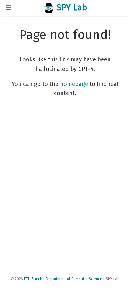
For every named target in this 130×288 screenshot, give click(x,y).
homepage (74, 84)
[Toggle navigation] (8, 7)
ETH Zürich (33, 279)
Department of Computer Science (74, 279)
